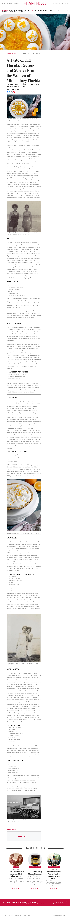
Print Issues (5, 5)
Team (4, 915)
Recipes (9, 54)
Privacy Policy (26, 915)
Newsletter (16, 3)
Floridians (15, 54)
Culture (36, 10)
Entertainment (54, 867)
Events (42, 10)
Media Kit (10, 915)
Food (31, 10)
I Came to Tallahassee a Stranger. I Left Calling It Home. (16, 874)
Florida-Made (35, 867)
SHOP (51, 10)
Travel (27, 10)
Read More (16, 888)
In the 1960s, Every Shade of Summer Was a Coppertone (35, 874)
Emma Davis (26, 53)
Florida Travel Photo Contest (16, 11)
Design (47, 10)
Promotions (9, 3)
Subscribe (4, 11)
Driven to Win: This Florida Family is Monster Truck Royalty (54, 875)
